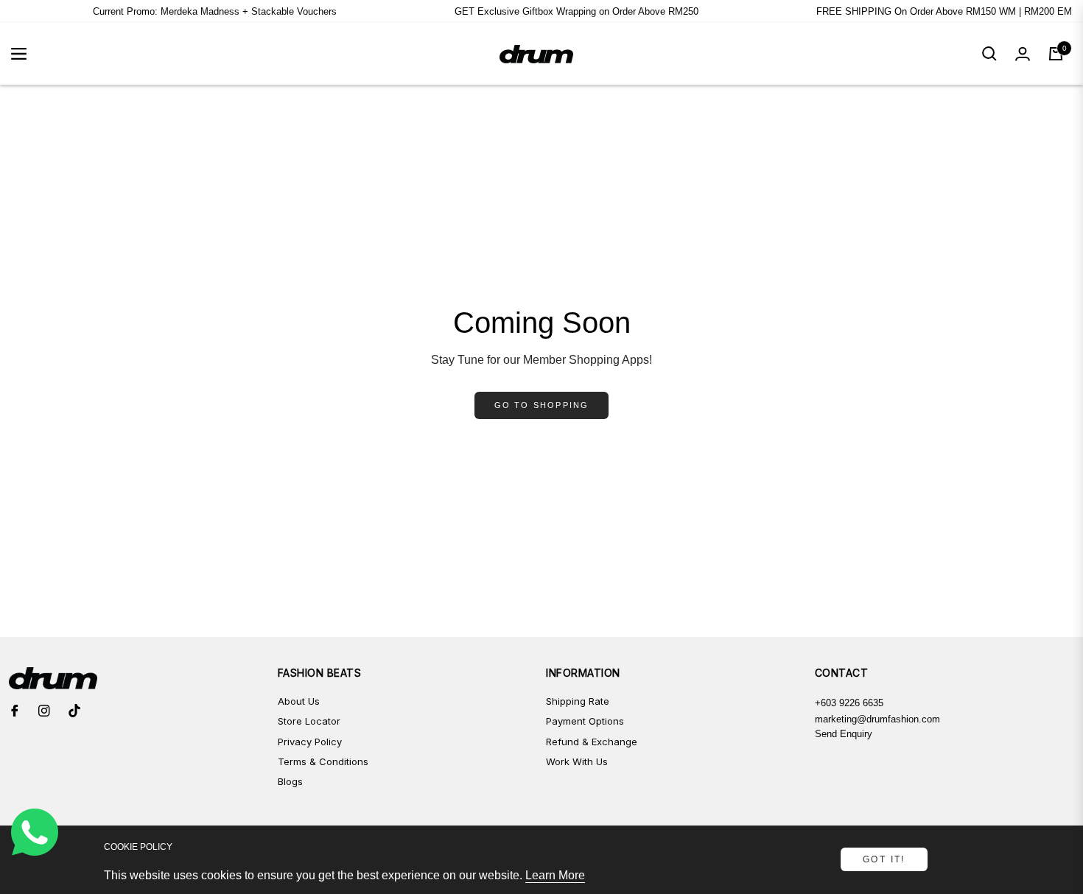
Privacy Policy (310, 741)
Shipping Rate (577, 701)
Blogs (290, 781)
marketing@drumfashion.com (877, 719)
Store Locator (309, 721)
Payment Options (585, 721)
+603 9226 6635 (849, 702)
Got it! (884, 859)
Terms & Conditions (323, 761)
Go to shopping (541, 405)
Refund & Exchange (591, 741)
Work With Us (577, 761)
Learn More (555, 875)
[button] (989, 53)
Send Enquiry (843, 733)
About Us (299, 701)
